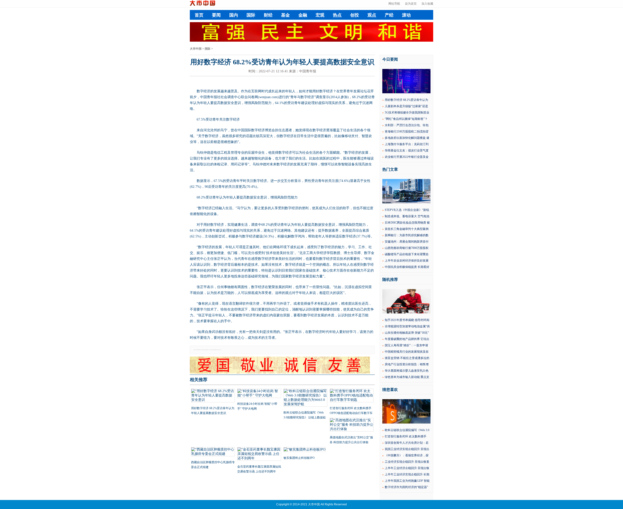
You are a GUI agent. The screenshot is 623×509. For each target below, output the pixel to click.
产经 (389, 15)
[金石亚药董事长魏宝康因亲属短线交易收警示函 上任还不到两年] (259, 454)
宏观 (320, 15)
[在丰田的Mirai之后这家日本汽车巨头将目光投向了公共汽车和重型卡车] (406, 202)
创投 (354, 15)
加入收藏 (427, 3)
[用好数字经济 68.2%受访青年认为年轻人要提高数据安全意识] (213, 396)
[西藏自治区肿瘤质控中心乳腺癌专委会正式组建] (213, 452)
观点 (371, 15)
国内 (233, 15)
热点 (337, 15)
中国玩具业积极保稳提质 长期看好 (407, 267)
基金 (285, 15)
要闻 (216, 15)
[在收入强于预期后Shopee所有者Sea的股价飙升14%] (406, 422)
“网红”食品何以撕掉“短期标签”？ (406, 119)
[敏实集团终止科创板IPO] (305, 450)
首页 (199, 15)
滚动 (406, 15)
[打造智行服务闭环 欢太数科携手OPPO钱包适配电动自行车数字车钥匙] (352, 396)
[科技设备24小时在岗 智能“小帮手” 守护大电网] (259, 394)
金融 (302, 15)
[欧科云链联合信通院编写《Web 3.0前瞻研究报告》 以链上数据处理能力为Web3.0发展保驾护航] (305, 398)
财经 (268, 15)
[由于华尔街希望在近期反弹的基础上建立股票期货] (406, 92)
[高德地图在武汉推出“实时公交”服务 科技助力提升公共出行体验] (352, 425)
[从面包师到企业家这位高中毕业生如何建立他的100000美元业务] (406, 312)
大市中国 (196, 48)
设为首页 (411, 3)
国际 (251, 15)
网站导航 (394, 3)
